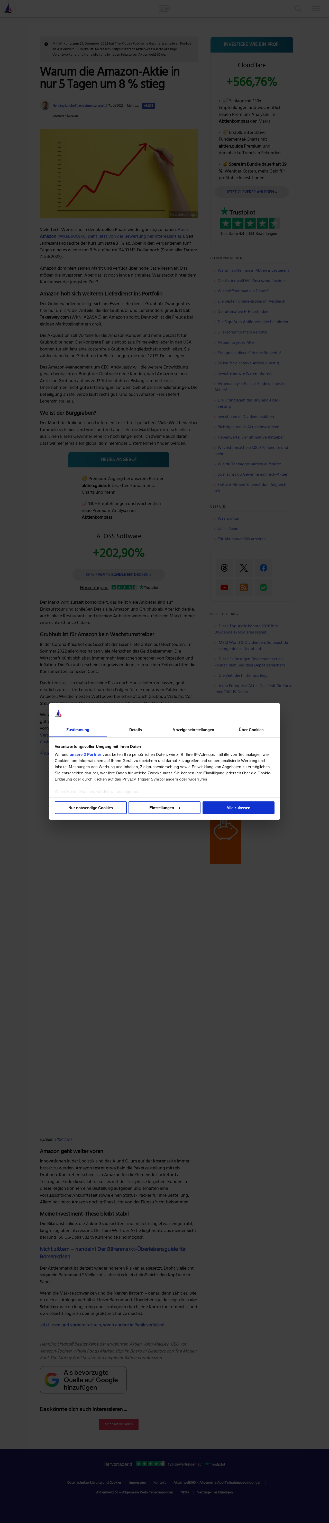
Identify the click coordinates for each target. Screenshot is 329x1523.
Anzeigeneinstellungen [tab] (193, 730)
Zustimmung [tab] (77, 730)
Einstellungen (161, 808)
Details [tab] (135, 730)
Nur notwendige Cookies (90, 808)
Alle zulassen (238, 808)
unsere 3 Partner (86, 754)
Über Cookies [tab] (251, 730)
